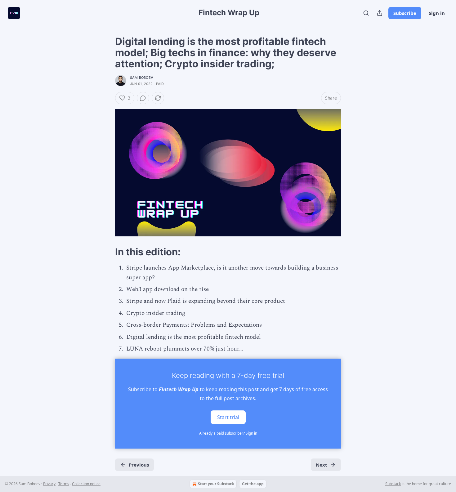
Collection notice (86, 483)
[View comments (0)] (143, 98)
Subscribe (404, 13)
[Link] (106, 252)
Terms (63, 483)
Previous (139, 465)
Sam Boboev (141, 77)
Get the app (253, 483)
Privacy (49, 483)
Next (321, 465)
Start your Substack (216, 483)
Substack (393, 483)
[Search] (366, 13)
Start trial (228, 417)
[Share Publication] (379, 13)
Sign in (437, 13)
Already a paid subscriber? (228, 433)
